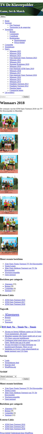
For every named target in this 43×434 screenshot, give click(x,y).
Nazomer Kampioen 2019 (19, 64)
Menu (3, 16)
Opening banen (15, 88)
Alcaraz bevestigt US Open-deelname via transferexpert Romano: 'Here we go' (20, 346)
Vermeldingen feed (12, 363)
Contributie (14, 36)
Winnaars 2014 (15, 82)
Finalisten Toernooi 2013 (19, 84)
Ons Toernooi (15, 25)
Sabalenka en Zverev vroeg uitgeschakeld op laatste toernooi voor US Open (22, 350)
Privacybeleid (19, 43)
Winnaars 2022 (15, 60)
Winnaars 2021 (15, 62)
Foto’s (7, 49)
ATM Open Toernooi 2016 (15, 300)
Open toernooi (10, 275)
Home (7, 21)
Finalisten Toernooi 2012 (19, 86)
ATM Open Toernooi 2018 (15, 304)
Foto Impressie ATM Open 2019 (22, 69)
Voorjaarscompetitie (12, 272)
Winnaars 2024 (15, 53)
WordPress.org (10, 367)
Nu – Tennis (30, 327)
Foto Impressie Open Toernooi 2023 (23, 58)
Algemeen (9, 284)
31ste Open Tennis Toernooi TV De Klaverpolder (23, 264)
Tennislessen (9, 47)
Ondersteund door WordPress (22, 433)
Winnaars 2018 (15, 71)
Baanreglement (20, 40)
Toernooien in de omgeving (20, 27)
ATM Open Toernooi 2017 (15, 302)
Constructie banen (16, 90)
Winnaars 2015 (15, 79)
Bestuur (12, 32)
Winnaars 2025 (15, 51)
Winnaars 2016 (15, 77)
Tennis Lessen (10, 266)
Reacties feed (10, 365)
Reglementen (14, 38)
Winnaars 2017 (15, 73)
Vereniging (9, 29)
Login (7, 360)
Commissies (14, 34)
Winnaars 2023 (15, 56)
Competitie (9, 45)
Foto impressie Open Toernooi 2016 (23, 75)
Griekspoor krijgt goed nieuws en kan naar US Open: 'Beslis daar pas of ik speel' (22, 341)
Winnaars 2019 (15, 66)
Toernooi (8, 23)
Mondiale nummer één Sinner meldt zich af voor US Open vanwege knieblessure (23, 337)
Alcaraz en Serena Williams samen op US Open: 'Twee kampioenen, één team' (23, 333)
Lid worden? (9, 92)
